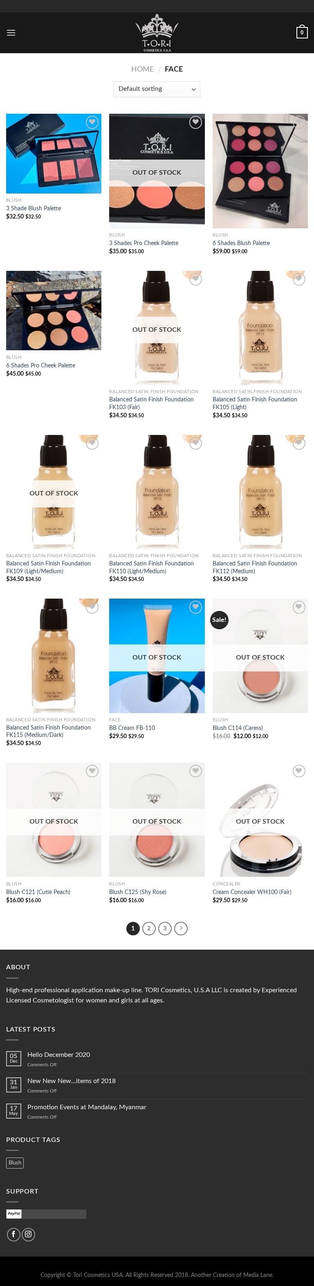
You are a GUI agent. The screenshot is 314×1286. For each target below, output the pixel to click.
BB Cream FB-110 (132, 728)
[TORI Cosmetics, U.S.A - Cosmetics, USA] (157, 32)
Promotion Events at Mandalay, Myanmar (86, 1107)
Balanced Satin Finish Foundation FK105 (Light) (255, 403)
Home (142, 69)
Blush (15, 1162)
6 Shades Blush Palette (241, 243)
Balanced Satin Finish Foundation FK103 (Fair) (151, 403)
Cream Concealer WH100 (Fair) (252, 892)
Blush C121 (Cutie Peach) (38, 892)
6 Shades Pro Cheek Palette (40, 366)
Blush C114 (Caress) (238, 728)
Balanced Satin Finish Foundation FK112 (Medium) (255, 567)
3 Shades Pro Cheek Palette (143, 243)
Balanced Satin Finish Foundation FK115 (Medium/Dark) (48, 732)
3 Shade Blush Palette (33, 208)
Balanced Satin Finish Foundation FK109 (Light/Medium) (48, 567)
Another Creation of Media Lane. (232, 1275)
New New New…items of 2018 (71, 1081)
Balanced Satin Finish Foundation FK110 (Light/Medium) (151, 567)
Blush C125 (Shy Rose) (137, 892)
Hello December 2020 (58, 1055)
